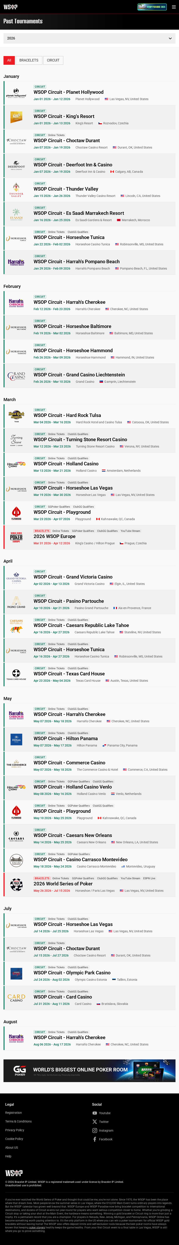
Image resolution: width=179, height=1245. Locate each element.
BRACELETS (28, 60)
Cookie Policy (14, 1139)
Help (8, 1156)
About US (11, 1147)
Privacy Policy (14, 1130)
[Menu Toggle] (174, 7)
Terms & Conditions (18, 1121)
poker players (37, 1227)
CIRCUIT (53, 60)
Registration (13, 1112)
